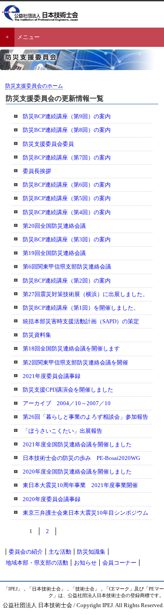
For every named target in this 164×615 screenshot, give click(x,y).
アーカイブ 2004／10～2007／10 (67, 403)
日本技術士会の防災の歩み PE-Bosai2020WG (81, 458)
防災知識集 (91, 551)
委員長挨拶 (37, 171)
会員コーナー (119, 562)
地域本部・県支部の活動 (37, 562)
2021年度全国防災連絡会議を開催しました (77, 444)
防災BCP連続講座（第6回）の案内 (67, 184)
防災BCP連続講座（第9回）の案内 (67, 116)
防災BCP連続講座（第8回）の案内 (67, 130)
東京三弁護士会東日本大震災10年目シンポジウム (85, 512)
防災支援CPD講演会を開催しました (68, 389)
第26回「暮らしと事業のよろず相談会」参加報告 (85, 417)
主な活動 (60, 551)
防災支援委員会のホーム (34, 86)
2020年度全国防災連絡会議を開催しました (77, 471)
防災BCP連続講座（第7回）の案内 (67, 157)
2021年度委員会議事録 (51, 376)
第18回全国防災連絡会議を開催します (71, 348)
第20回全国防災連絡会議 (54, 226)
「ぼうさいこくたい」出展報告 (62, 431)
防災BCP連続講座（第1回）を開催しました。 (81, 307)
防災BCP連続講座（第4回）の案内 (67, 212)
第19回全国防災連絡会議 (54, 253)
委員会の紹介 (26, 551)
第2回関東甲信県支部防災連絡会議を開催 (75, 362)
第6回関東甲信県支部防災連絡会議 (67, 266)
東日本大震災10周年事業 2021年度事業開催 (80, 485)
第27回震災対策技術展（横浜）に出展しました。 (85, 294)
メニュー (28, 37)
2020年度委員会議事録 (51, 499)
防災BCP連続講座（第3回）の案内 (67, 239)
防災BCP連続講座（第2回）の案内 (67, 280)
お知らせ (85, 562)
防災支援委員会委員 (48, 144)
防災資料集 (37, 335)
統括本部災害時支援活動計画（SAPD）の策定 (81, 321)
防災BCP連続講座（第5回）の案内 (67, 198)
